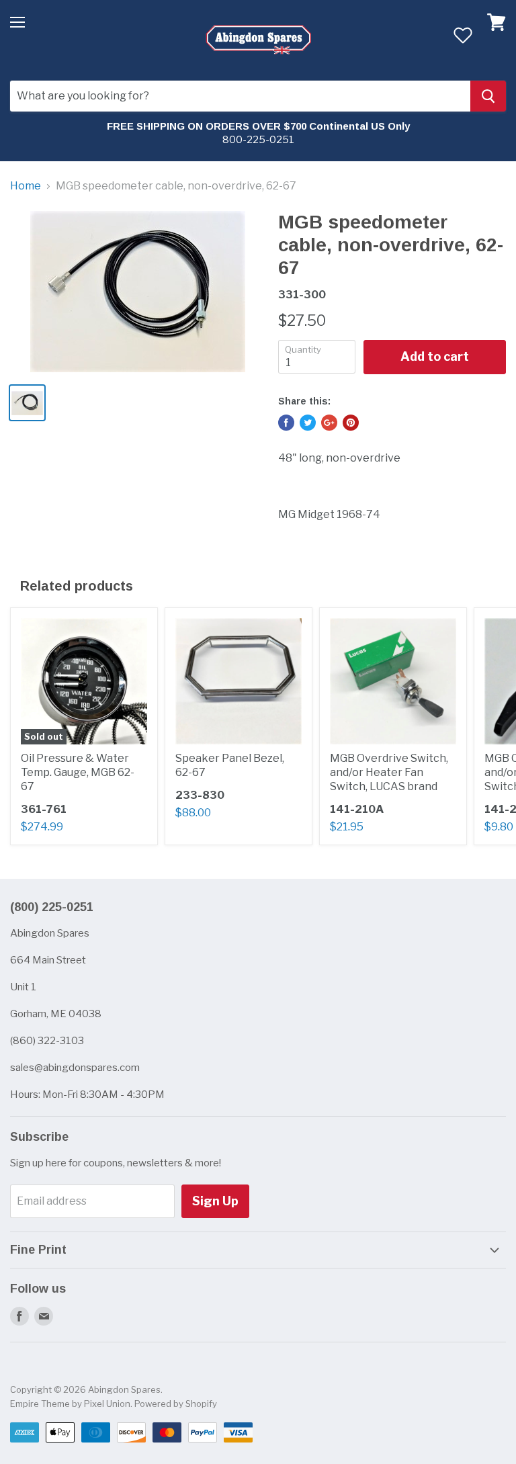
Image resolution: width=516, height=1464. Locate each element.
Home (25, 186)
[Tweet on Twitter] (308, 423)
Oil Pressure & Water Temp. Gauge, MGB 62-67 (77, 772)
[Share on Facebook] (286, 423)
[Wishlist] (462, 34)
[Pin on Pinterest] (351, 423)
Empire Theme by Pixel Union (70, 1403)
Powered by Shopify (175, 1403)
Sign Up (215, 1201)
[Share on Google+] (329, 423)
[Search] (488, 96)
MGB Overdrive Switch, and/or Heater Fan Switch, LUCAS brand (389, 772)
